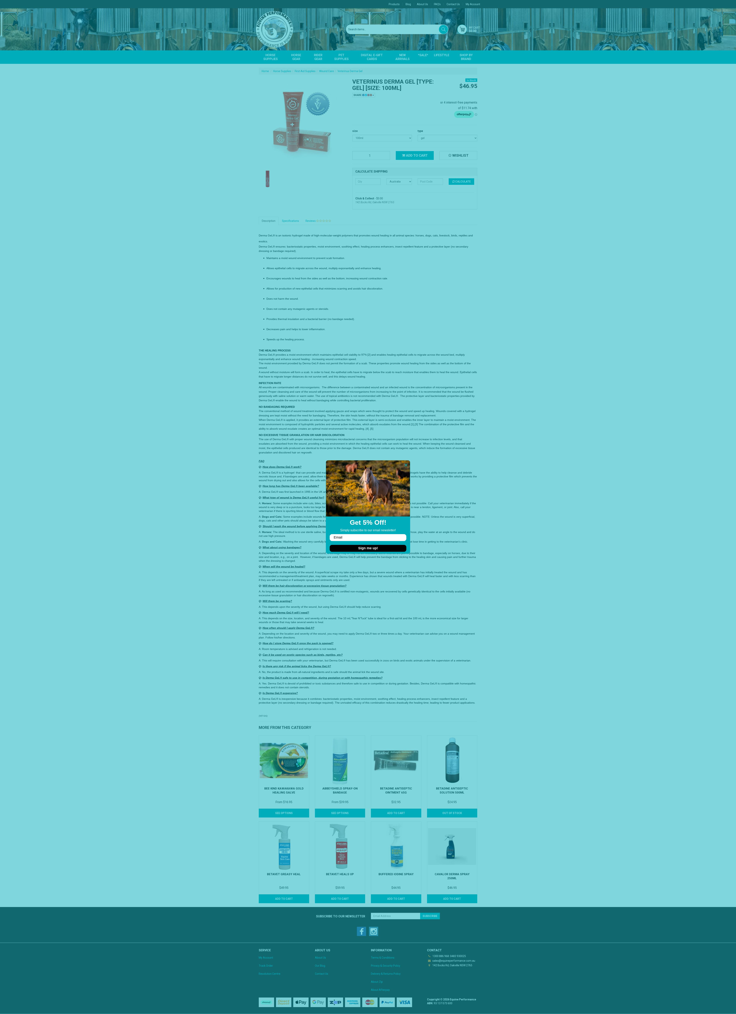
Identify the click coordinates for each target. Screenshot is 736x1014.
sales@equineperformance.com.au (453, 960)
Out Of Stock (452, 813)
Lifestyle (441, 55)
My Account (266, 957)
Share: (357, 95)
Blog (408, 4)
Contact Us (453, 4)
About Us (422, 4)
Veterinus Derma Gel (350, 71)
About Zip (377, 981)
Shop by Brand (466, 57)
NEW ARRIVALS (402, 57)
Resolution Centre (269, 973)
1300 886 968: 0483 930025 (449, 956)
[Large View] (267, 179)
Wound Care (326, 71)
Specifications (290, 220)
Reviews (311, 220)
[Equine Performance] (274, 29)
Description (268, 220)
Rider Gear (318, 57)
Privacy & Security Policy (385, 965)
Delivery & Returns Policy (386, 973)
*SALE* (423, 55)
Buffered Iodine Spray (396, 874)
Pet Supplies (341, 57)
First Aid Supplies (305, 71)
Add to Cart (416, 155)
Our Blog (320, 965)
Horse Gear (296, 57)
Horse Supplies (270, 57)
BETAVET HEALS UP (340, 874)
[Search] (443, 29)
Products (394, 4)
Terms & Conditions (382, 957)
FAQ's (437, 4)
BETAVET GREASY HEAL (284, 874)
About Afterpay (380, 989)
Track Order (266, 965)
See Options (284, 813)
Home (265, 71)
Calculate (463, 181)
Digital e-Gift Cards (372, 57)
